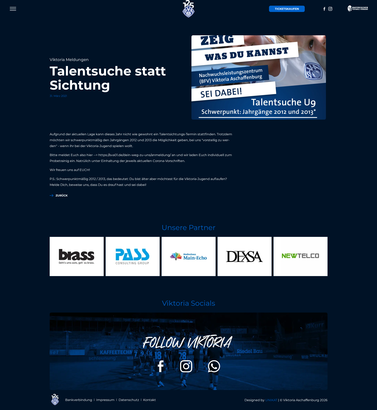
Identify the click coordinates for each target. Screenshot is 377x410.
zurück (62, 195)
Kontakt (149, 400)
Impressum (105, 400)
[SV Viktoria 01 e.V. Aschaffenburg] (189, 9)
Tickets (287, 9)
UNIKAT (271, 400)
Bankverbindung (78, 400)
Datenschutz (129, 400)
